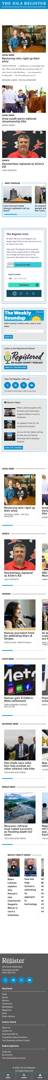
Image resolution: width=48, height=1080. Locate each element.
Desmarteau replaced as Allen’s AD (23, 165)
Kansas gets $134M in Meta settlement (18, 699)
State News (8, 659)
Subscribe (6, 1052)
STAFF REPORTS (9, 170)
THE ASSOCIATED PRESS (15, 772)
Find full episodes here (15, 367)
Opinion (6, 593)
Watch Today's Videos (19, 855)
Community (7, 1004)
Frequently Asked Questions (14, 1037)
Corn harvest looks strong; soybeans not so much (16, 208)
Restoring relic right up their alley (21, 60)
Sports (5, 160)
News (4, 994)
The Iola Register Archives (13, 1058)
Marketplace (7, 1007)
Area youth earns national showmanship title (19, 120)
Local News (8, 55)
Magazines (6, 1010)
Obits (4, 1013)
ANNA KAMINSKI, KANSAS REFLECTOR (15, 706)
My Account (7, 1055)
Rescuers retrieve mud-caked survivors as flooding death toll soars (18, 830)
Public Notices (8, 1016)
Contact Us (7, 1031)
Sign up (8, 337)
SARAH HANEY (8, 125)
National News (10, 723)
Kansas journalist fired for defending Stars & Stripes (19, 636)
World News (8, 787)
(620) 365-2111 (9, 973)
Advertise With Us (10, 1034)
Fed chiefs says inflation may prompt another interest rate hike (19, 766)
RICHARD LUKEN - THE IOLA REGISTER (19, 80)
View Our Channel (13, 448)
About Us (6, 1028)
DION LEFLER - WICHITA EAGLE (17, 642)
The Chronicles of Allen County (16, 1040)
